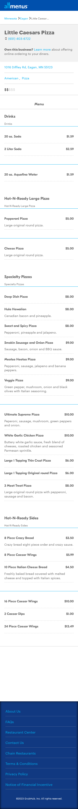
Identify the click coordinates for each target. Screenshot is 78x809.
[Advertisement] (39, 673)
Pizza (25, 78)
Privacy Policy (16, 774)
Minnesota (10, 18)
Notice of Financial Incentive (28, 784)
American (11, 78)
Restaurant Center (20, 732)
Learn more (42, 49)
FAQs (9, 721)
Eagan (24, 18)
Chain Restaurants (20, 753)
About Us (13, 711)
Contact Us (14, 742)
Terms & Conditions (21, 763)
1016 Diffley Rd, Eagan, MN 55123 (28, 67)
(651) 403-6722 (19, 38)
